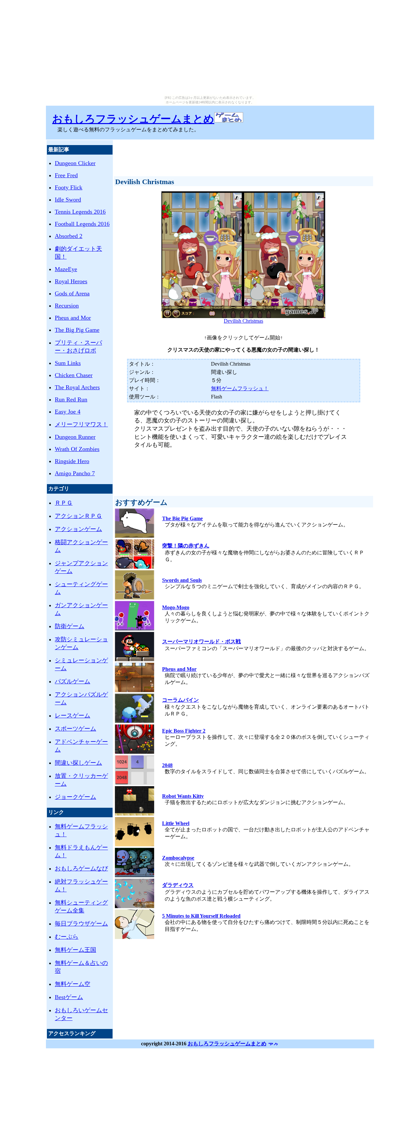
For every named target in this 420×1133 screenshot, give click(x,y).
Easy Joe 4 (67, 411)
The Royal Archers (77, 387)
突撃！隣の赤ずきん (185, 545)
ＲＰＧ (64, 503)
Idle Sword (68, 199)
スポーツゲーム (75, 728)
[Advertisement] (243, 155)
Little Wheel (175, 823)
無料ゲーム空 (72, 984)
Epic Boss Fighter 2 (183, 731)
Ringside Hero (72, 461)
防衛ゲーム (69, 626)
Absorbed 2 (68, 236)
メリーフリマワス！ (81, 424)
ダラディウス (178, 885)
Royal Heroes (71, 281)
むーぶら (66, 936)
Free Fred (66, 175)
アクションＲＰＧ (78, 516)
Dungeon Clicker (75, 163)
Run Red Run (71, 399)
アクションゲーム (78, 529)
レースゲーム (72, 715)
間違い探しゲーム (78, 762)
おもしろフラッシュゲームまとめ (133, 119)
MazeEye (66, 269)
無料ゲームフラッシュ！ (240, 388)
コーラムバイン (180, 700)
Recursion (67, 305)
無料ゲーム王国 (75, 950)
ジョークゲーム (75, 797)
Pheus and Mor (73, 317)
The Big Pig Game (77, 330)
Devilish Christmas (243, 321)
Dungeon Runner (75, 437)
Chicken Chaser (74, 375)
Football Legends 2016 (82, 224)
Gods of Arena (72, 293)
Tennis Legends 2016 (80, 211)
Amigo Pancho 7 (75, 473)
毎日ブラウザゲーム (81, 923)
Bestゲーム (69, 997)
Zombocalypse (178, 858)
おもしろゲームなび (81, 868)
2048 (167, 765)
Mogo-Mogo (175, 607)
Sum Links (68, 363)
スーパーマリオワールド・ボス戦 (201, 641)
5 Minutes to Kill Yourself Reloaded (201, 916)
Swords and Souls (182, 580)
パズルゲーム (72, 681)
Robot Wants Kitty (183, 796)
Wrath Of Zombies (77, 449)
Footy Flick (68, 187)
